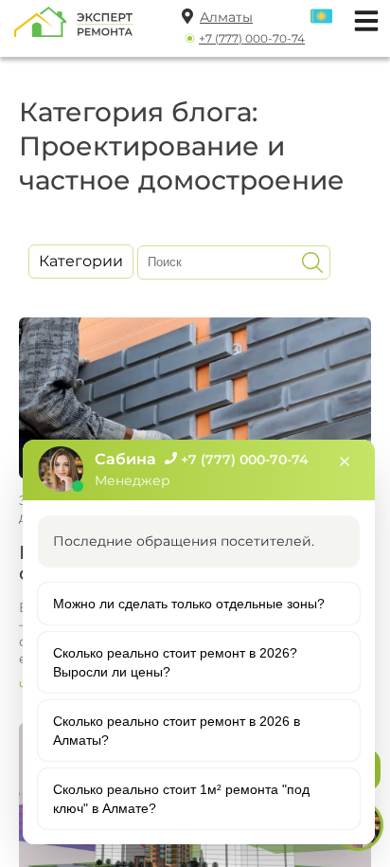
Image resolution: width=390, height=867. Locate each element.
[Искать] (312, 262)
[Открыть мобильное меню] (361, 18)
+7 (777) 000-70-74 (252, 38)
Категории (81, 261)
